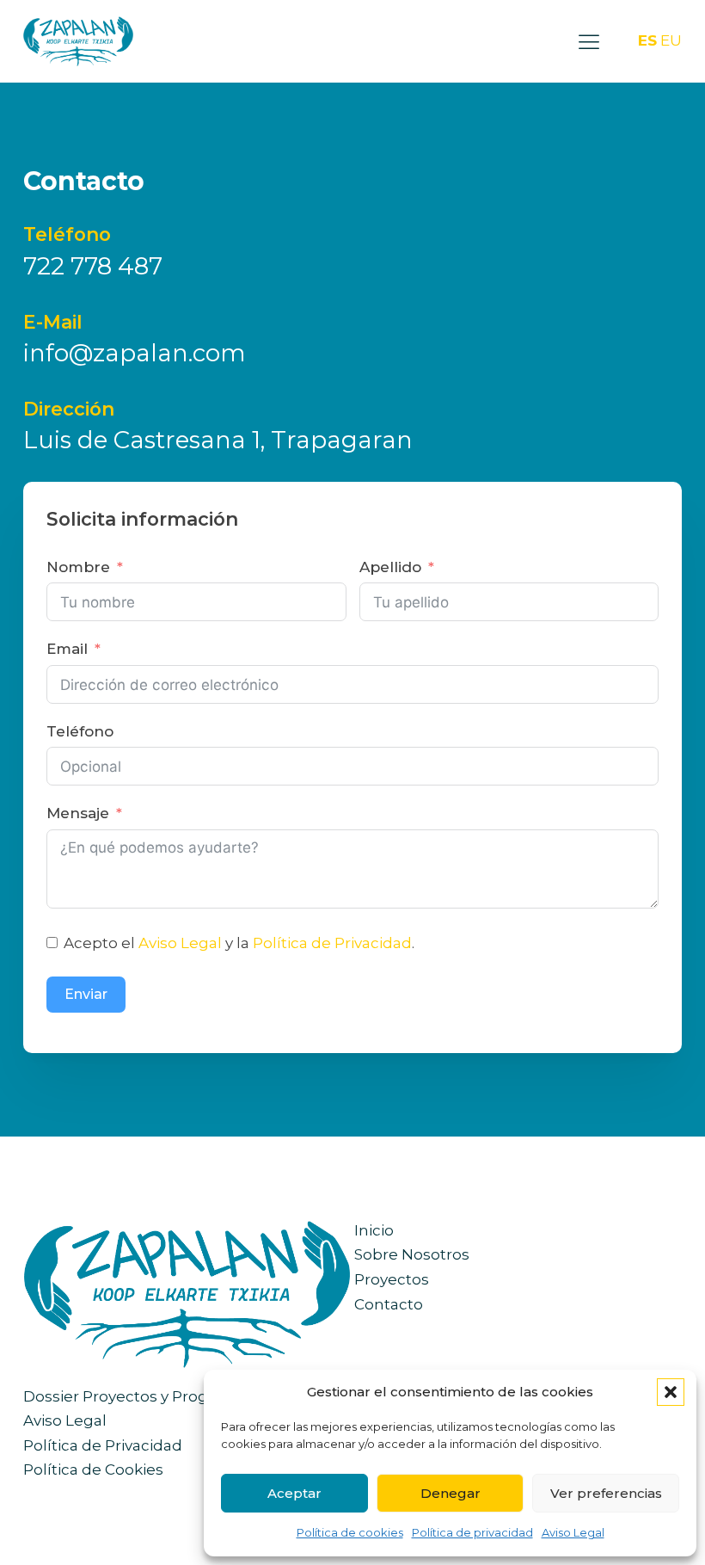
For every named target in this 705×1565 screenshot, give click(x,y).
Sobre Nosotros (411, 1254)
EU (671, 40)
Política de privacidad (472, 1532)
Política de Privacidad (332, 943)
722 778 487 (92, 265)
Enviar (85, 994)
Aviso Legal (573, 1532)
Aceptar (294, 1493)
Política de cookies (350, 1532)
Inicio (374, 1230)
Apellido (390, 567)
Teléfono (79, 731)
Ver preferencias (606, 1493)
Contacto (388, 1304)
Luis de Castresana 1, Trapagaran (218, 439)
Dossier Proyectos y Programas (138, 1396)
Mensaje (77, 813)
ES (647, 40)
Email (67, 648)
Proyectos (391, 1279)
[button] (670, 1392)
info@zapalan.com (134, 352)
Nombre (78, 567)
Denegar (450, 1493)
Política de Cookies (93, 1469)
